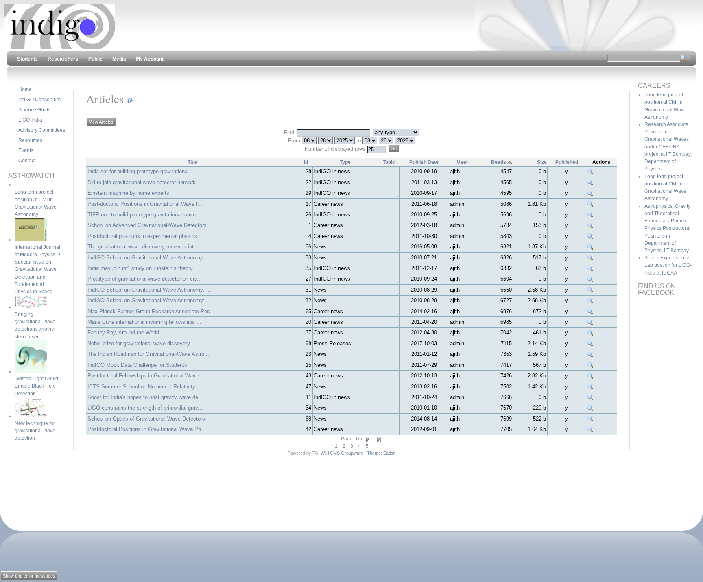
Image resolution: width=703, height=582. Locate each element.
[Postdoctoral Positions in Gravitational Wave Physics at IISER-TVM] (590, 429)
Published (566, 162)
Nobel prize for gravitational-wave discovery (138, 343)
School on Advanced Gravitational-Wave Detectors (147, 225)
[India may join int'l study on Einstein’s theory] (590, 268)
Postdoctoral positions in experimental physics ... (145, 236)
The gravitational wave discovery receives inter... (145, 247)
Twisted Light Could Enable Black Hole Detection (36, 386)
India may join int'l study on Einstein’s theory (140, 268)
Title (192, 162)
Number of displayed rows (336, 149)
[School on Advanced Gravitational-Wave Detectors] (590, 225)
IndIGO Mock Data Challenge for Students (137, 365)
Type (345, 162)
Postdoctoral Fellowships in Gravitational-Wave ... (146, 376)
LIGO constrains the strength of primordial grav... (145, 408)
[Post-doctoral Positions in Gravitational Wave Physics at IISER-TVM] (590, 204)
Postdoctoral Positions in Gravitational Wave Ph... (146, 429)
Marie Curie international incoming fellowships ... (144, 322)
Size (542, 162)
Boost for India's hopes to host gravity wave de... (145, 397)
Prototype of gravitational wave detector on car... (144, 279)
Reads (498, 162)
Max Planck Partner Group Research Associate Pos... (151, 311)
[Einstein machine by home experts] (590, 193)
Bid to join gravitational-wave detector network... (144, 182)
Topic (389, 162)
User (462, 162)
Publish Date (424, 162)
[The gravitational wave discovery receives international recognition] (590, 247)
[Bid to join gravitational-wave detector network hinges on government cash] (590, 182)
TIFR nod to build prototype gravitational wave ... (144, 214)
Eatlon (389, 453)
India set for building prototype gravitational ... (141, 171)
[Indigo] (59, 47)
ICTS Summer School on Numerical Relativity (141, 387)
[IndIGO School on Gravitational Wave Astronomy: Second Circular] (590, 290)
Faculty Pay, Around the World (123, 332)
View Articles (101, 122)
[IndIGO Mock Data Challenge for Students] (590, 365)
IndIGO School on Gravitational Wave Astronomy (145, 258)
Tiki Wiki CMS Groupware (337, 453)
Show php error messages (29, 575)
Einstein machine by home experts (128, 193)
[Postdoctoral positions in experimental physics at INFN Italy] (590, 236)
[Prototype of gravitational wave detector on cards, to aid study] (590, 279)
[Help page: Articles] (130, 99)
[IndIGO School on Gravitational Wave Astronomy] (590, 258)
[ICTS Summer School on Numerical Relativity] (590, 387)
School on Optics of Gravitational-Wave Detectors (146, 419)
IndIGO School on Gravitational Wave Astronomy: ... (149, 290)
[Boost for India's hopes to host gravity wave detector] (590, 397)
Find (290, 132)
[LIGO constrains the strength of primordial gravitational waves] (590, 408)
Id (306, 162)
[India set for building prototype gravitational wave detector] (590, 171)
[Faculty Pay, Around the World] (590, 332)
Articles (105, 99)
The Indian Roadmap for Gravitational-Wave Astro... (148, 354)
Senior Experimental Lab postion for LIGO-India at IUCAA (668, 265)
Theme (374, 453)
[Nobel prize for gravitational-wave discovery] (590, 343)
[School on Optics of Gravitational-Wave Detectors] (590, 419)
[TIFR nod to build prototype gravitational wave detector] (590, 214)
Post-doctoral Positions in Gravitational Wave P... (145, 204)
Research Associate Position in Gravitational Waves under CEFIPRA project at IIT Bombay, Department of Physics (668, 147)
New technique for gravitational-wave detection (35, 431)
